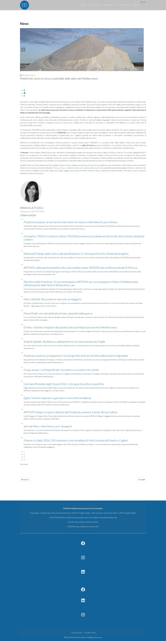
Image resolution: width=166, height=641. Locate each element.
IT (144, 2)
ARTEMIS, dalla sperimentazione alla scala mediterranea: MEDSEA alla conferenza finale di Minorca (81, 267)
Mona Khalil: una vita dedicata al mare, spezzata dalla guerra (58, 313)
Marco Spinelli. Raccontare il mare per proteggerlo (52, 299)
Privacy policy (77, 632)
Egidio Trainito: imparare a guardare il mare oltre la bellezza (57, 398)
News (134, 5)
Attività (123, 5)
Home (83, 5)
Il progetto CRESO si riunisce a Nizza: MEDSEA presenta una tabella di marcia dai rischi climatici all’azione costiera (84, 238)
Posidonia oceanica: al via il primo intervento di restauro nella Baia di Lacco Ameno (70, 222)
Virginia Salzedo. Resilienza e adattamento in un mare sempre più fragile (64, 341)
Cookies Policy (90, 632)
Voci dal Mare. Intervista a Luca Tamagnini (48, 426)
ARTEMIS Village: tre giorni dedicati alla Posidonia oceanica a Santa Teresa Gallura (70, 412)
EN (142, 2)
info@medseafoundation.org (76, 517)
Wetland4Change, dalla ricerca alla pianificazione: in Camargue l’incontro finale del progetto (76, 253)
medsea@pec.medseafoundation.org (102, 517)
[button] (23, 50)
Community (108, 5)
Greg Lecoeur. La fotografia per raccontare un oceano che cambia (61, 369)
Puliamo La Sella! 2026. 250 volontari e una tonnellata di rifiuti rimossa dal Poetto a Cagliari (76, 440)
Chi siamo (93, 5)
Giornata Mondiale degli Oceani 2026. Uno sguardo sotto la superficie (64, 384)
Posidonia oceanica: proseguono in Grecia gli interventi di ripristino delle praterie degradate (76, 355)
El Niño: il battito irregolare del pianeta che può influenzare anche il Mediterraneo (70, 327)
